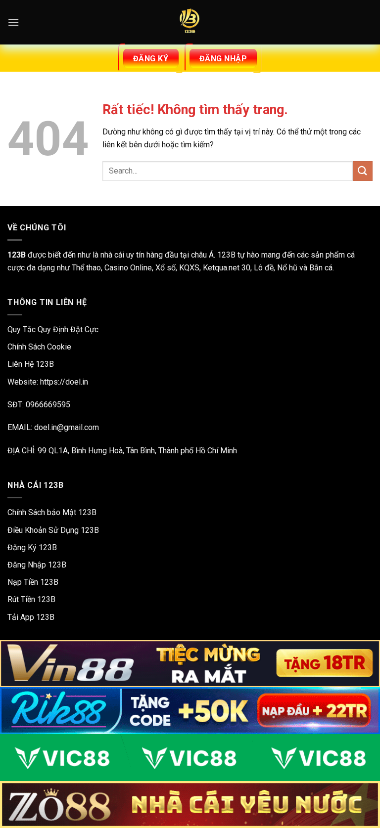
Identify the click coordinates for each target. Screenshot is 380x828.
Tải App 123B (30, 617)
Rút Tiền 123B (31, 599)
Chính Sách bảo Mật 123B (51, 512)
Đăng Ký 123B (32, 547)
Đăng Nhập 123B (36, 564)
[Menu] (13, 22)
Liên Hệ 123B (30, 364)
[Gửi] (363, 170)
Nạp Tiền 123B (32, 582)
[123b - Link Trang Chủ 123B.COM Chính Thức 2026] (190, 22)
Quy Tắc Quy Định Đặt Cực (52, 329)
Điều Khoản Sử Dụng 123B (53, 530)
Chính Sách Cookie (39, 346)
